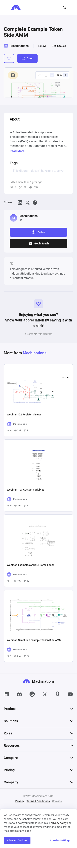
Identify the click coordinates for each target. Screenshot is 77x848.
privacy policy (59, 822)
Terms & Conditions (38, 801)
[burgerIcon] (6, 7)
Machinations (19, 46)
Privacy (19, 801)
